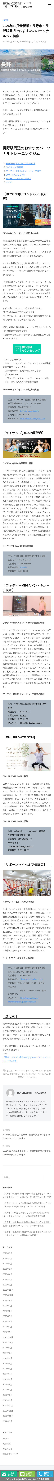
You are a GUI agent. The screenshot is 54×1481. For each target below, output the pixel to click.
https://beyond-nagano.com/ (32, 418)
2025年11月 (8, 1295)
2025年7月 (7, 1306)
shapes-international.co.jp (31, 979)
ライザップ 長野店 (14, 167)
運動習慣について (10, 1454)
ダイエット (28, 1071)
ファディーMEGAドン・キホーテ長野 (23, 171)
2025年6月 (7, 1311)
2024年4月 (7, 1374)
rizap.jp (23, 567)
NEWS (5, 20)
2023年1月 (7, 1400)
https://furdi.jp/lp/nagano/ (31, 723)
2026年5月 (7, 1269)
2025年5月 (7, 1316)
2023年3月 (7, 1390)
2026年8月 (7, 1253)
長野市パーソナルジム (38, 1074)
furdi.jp (23, 715)
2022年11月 (8, 1411)
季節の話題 (7, 1449)
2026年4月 (7, 1274)
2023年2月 (7, 1395)
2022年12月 (8, 1406)
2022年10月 (8, 1416)
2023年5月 (7, 1385)
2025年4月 (7, 1321)
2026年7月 (7, 1259)
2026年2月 (7, 1285)
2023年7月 (7, 1379)
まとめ (9, 182)
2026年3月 (7, 1280)
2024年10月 (8, 1342)
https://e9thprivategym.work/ (20, 846)
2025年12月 (8, 1290)
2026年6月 (7, 1264)
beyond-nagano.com (29, 411)
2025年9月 (7, 1300)
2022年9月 (7, 1421)
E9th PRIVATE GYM (15, 175)
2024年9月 (7, 1348)
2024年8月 (7, 1353)
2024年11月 (8, 1337)
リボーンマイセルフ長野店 (18, 178)
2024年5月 (7, 1369)
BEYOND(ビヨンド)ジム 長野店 (20, 163)
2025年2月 (7, 1327)
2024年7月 (7, 1358)
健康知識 (7, 1444)
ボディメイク (40, 1071)
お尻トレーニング (14, 1071)
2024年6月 (7, 1364)
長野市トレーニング (18, 1074)
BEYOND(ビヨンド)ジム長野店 (33, 42)
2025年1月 (7, 1332)
